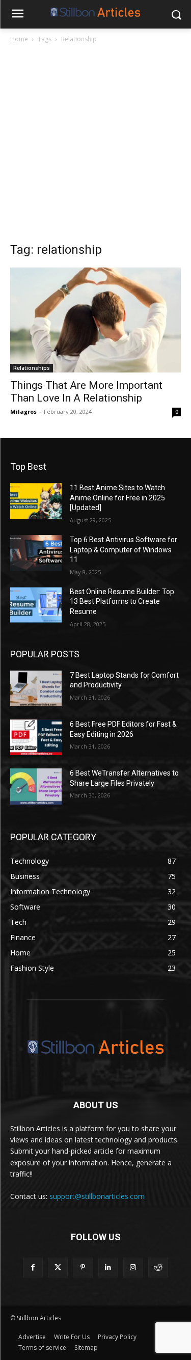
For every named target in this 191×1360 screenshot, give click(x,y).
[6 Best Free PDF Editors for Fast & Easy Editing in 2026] (36, 737)
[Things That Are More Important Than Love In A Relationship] (95, 320)
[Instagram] (133, 1267)
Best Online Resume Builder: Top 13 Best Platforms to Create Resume (122, 602)
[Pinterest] (83, 1267)
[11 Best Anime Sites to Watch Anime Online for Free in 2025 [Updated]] (36, 501)
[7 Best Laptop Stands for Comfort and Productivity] (36, 688)
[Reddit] (158, 1267)
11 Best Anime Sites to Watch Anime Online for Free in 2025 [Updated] (117, 498)
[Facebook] (33, 1267)
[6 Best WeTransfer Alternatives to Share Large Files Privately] (36, 786)
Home (19, 39)
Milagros (23, 411)
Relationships (31, 367)
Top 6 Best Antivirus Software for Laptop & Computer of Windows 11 (123, 550)
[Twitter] (58, 1267)
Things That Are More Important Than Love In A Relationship (86, 391)
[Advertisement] (95, 145)
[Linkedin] (108, 1267)
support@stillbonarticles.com (97, 1196)
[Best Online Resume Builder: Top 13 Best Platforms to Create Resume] (36, 605)
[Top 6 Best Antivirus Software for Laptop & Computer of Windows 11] (36, 553)
